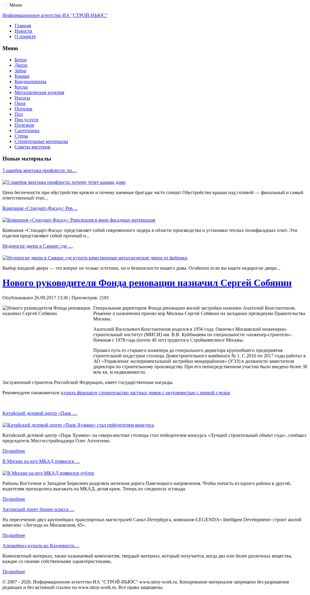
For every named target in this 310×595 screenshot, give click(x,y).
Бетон (21, 59)
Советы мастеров (32, 146)
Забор (20, 70)
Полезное (24, 125)
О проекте (25, 36)
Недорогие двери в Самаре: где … (37, 246)
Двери (21, 65)
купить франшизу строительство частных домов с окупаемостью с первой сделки (145, 392)
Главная (23, 25)
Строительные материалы (41, 141)
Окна (20, 103)
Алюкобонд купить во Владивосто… (40, 545)
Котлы (21, 86)
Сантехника (27, 130)
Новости (23, 31)
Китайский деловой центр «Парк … (39, 413)
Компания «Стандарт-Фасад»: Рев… (40, 208)
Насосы (22, 97)
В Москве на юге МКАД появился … (41, 461)
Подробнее (13, 451)
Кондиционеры (30, 81)
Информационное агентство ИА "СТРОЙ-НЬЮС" (54, 15)
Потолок (23, 108)
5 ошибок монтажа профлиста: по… (39, 170)
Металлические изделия (39, 92)
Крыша (22, 76)
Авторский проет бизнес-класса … (38, 509)
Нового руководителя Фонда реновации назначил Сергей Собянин (147, 282)
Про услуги (26, 119)
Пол (19, 114)
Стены (21, 135)
